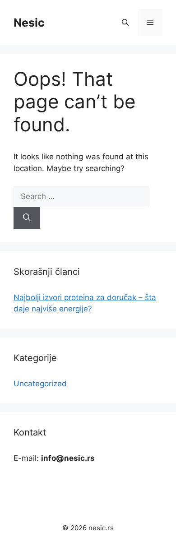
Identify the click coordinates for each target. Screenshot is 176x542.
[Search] (27, 218)
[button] (125, 22)
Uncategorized (40, 383)
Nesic (29, 22)
